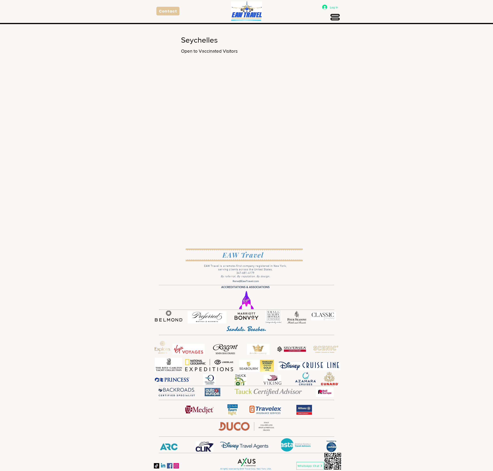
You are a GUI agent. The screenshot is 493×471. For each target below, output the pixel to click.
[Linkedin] (163, 465)
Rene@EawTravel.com (246, 281)
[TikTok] (156, 465)
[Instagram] (176, 465)
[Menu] (335, 17)
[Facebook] (169, 465)
